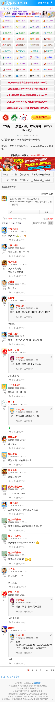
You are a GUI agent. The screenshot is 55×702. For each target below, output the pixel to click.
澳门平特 (8, 51)
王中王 (22, 57)
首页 (3, 8)
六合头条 (21, 75)
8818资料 (21, 51)
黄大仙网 (35, 33)
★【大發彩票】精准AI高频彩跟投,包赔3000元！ (27, 95)
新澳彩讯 (49, 69)
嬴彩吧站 (21, 45)
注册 (46, 3)
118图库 (49, 39)
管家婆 (8, 69)
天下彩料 (35, 45)
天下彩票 (21, 20)
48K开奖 (22, 26)
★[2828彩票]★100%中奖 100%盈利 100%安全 (27, 108)
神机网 (35, 63)
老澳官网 (21, 33)
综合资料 (8, 57)
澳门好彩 (8, 33)
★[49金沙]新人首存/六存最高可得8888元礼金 (27, 88)
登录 (40, 3)
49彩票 (49, 33)
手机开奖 (8, 26)
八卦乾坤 (49, 75)
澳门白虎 (35, 75)
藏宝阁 (22, 63)
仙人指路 (8, 75)
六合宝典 (35, 69)
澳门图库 (49, 26)
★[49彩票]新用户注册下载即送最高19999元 (27, 82)
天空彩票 (35, 20)
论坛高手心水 (13, 8)
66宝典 (35, 51)
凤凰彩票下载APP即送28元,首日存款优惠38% (27, 101)
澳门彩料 (35, 26)
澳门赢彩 (35, 39)
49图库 (8, 39)
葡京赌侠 (21, 69)
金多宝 (49, 63)
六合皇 (8, 63)
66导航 (49, 57)
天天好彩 (8, 45)
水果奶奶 (49, 45)
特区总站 (8, 20)
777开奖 (35, 57)
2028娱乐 (49, 20)
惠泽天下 (49, 51)
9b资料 (22, 39)
